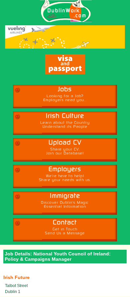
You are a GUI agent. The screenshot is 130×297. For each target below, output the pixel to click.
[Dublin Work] (62, 11)
